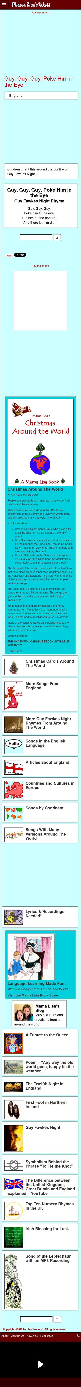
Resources (46, 1335)
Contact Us (17, 1335)
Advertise (32, 1335)
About (5, 1335)
